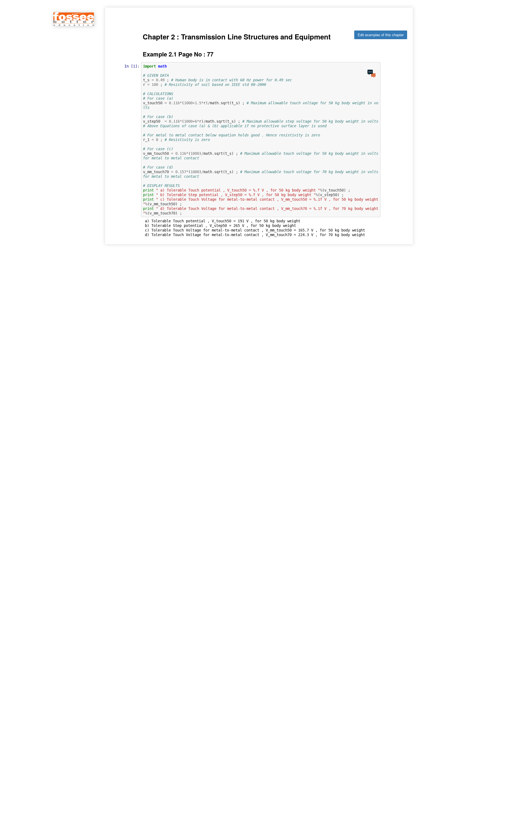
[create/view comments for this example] (371, 74)
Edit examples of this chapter (381, 34)
